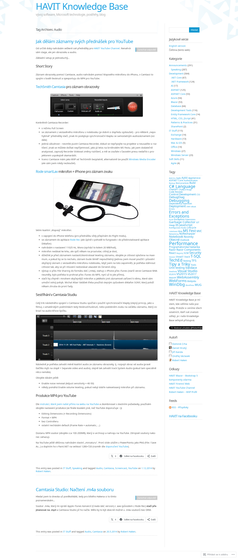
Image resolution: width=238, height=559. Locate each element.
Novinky (188, 236)
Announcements (178, 65)
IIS (177, 225)
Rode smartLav (47, 171)
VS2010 (172, 274)
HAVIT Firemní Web (179, 383)
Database (176, 106)
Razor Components (188, 249)
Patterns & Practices (182, 122)
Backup (172, 183)
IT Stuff (67, 468)
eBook (193, 206)
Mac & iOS (176, 142)
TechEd (175, 260)
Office (174, 146)
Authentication (191, 180)
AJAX (184, 178)
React (172, 253)
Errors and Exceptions (179, 214)
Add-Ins (172, 178)
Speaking (77, 468)
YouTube (132, 468)
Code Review (176, 191)
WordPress (190, 285)
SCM (186, 253)
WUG (198, 285)
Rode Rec (75, 239)
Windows (176, 151)
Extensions (190, 219)
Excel (171, 219)
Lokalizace (173, 231)
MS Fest (189, 230)
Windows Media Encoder (142, 159)
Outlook (184, 239)
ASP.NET (175, 89)
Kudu (183, 227)
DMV (188, 206)
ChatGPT (173, 189)
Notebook (176, 236)
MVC (199, 231)
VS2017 (192, 274)
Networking (174, 234)
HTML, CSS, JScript (181, 118)
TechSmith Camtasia (50, 86)
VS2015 (181, 274)
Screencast (121, 468)
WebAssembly (188, 277)
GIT (197, 222)
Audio (99, 468)
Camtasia (109, 468)
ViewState (173, 271)
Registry (179, 253)
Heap (172, 225)
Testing (187, 260)
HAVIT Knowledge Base (82, 6)
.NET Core (176, 77)
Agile (173, 163)
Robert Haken (43, 471)
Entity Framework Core (183, 114)
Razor (172, 249)
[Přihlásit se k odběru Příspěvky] (170, 407)
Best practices (182, 183)
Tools (193, 264)
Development (176, 73)
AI (172, 85)
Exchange (176, 134)
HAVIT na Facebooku (183, 416)
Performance (183, 243)
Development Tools (181, 110)
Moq (180, 231)
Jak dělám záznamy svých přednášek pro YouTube (84, 41)
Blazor (174, 102)
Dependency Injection (180, 203)
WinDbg (177, 284)
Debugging (179, 200)
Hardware (176, 138)
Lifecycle (191, 227)
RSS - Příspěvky (180, 407)
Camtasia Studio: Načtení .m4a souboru (74, 489)
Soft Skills (174, 159)
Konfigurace (175, 227)
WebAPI (172, 277)
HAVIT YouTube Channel (107, 48)
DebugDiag (176, 197)
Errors (172, 209)
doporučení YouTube (117, 446)
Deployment (177, 206)
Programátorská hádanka (184, 247)
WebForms (178, 280)
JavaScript (185, 225)
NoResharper (187, 233)
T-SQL (196, 256)
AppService (194, 177)
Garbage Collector (182, 222)
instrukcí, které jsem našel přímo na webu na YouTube (69, 404)
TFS (194, 260)
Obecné (174, 240)
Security (195, 252)
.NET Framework (180, 81)
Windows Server (179, 155)
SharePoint (177, 126)
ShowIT (180, 256)
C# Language (182, 186)
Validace (191, 268)
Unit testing (177, 268)
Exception (179, 219)
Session (172, 257)
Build (192, 183)
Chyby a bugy (185, 189)
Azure (174, 98)
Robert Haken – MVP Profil (183, 391)
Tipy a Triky (179, 264)
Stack (187, 256)
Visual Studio (187, 271)
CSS (198, 194)
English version (177, 45)
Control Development (182, 194)
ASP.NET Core (178, 93)
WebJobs (191, 281)
